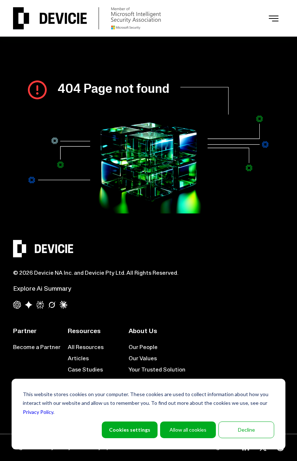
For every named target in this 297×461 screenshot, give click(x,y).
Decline (246, 430)
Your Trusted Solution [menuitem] (157, 370)
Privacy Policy (38, 412)
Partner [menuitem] (25, 331)
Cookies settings (129, 430)
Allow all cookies (188, 430)
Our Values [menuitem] (143, 359)
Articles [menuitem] (78, 359)
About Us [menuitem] (143, 331)
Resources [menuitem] (84, 331)
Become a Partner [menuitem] (36, 347)
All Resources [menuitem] (86, 347)
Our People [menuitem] (143, 347)
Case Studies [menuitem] (85, 370)
